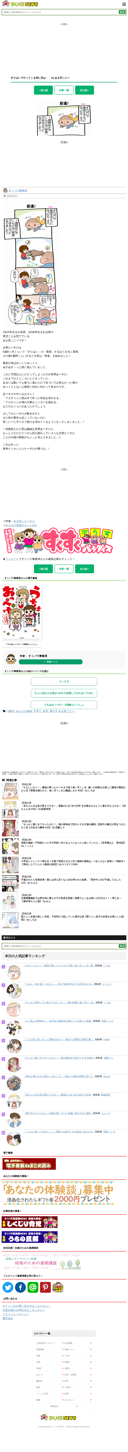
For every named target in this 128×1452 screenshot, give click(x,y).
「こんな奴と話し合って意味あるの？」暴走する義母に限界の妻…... (58, 1039)
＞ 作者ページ (51, 661)
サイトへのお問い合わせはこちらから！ (26, 1306)
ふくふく (107, 984)
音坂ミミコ (107, 1020)
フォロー (11, 559)
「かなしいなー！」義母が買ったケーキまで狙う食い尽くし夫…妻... (58, 965)
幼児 (45, 711)
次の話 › (84, 90)
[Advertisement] (64, 46)
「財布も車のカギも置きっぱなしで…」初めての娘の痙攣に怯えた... (58, 1076)
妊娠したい (69, 1349)
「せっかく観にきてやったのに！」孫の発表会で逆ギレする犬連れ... (59, 1057)
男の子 (54, 711)
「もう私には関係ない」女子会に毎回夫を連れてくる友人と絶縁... (57, 1020)
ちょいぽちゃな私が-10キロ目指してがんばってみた (64, 693)
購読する (10, 937)
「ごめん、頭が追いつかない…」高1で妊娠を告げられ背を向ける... (58, 984)
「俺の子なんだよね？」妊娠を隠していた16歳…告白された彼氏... (57, 1113)
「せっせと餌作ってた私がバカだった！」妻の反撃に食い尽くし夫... (59, 1002)
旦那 (66, 1393)
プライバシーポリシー (15, 1314)
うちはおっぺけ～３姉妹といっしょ (22, 644)
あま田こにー (66, 711)
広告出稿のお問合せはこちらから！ (23, 1310)
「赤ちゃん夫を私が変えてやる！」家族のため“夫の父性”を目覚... (57, 1094)
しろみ (106, 965)
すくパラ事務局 (17, 190)
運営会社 (7, 1318)
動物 (38, 1400)
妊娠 (38, 1355)
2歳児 (67, 1368)
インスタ (64, 681)
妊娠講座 (40, 1349)
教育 (38, 1387)
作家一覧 (64, 90)
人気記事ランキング (45, 1343)
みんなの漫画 (24, 711)
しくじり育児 (42, 1393)
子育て (37, 711)
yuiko (106, 1039)
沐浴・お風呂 (70, 1374)
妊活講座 (68, 1343)
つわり (67, 1355)
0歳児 (10, 711)
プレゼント (69, 1400)
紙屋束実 (105, 1094)
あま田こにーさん (24, 521)
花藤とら (108, 1057)
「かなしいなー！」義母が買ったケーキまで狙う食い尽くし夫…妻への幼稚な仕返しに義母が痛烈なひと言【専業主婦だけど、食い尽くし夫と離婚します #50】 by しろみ (73, 789)
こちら (87, 774)
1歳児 (39, 1368)
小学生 (67, 1387)
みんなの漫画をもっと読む (22, 525)
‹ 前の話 (43, 90)
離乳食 (39, 1381)
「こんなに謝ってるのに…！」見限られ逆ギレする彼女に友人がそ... (58, 1131)
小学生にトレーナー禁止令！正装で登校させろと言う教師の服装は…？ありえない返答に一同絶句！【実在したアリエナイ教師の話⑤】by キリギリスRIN (73, 863)
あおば (106, 1076)
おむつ (39, 1374)
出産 (38, 1362)
